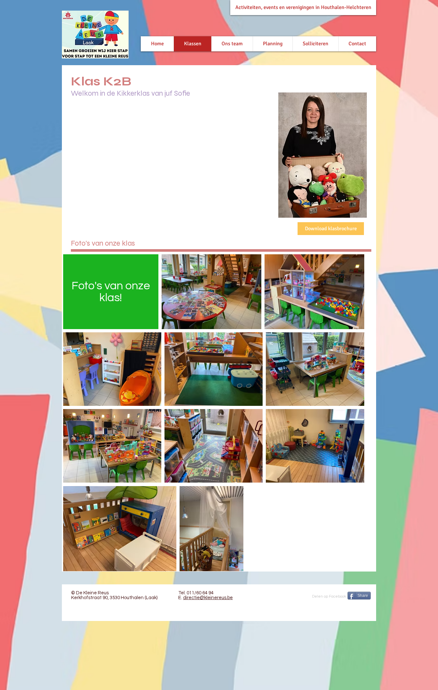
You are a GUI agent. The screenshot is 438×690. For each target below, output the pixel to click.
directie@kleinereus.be (208, 597)
